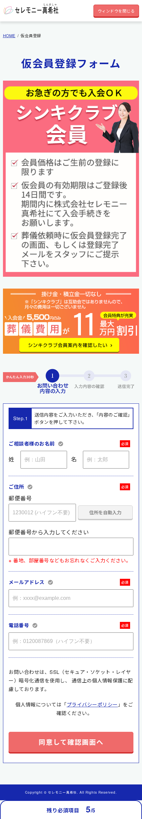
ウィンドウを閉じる (116, 10)
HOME (9, 35)
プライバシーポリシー (92, 704)
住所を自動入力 (105, 512)
